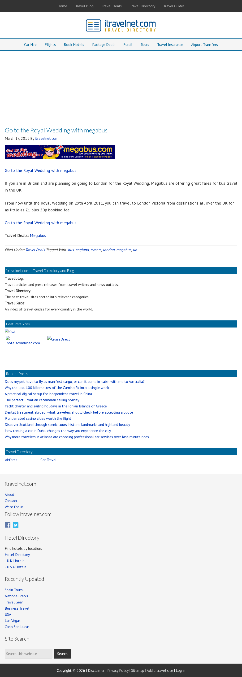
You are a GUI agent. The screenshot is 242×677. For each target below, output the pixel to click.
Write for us (14, 506)
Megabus (38, 235)
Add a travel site (160, 670)
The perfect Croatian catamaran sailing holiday (42, 399)
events (96, 249)
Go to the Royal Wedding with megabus (40, 170)
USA (8, 614)
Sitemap (137, 670)
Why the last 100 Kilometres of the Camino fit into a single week (57, 387)
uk (135, 249)
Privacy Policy (117, 670)
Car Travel (48, 459)
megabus (123, 249)
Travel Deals (35, 249)
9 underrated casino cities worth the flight (38, 418)
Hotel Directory (17, 554)
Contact (11, 500)
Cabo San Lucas (17, 626)
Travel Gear (14, 602)
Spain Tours (14, 589)
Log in (180, 670)
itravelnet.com (121, 26)
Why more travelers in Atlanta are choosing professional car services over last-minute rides (77, 436)
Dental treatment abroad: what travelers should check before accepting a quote (69, 412)
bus (71, 249)
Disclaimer (96, 670)
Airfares (11, 459)
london (109, 249)
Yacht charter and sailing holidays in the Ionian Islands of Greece (56, 406)
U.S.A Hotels (16, 566)
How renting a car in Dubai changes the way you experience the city (58, 430)
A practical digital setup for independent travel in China (48, 393)
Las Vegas (13, 620)
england (82, 249)
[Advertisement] (121, 86)
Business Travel (17, 608)
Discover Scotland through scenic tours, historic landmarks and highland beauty (67, 424)
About (9, 494)
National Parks (16, 596)
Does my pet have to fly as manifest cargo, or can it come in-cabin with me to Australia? (75, 381)
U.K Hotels (15, 560)
